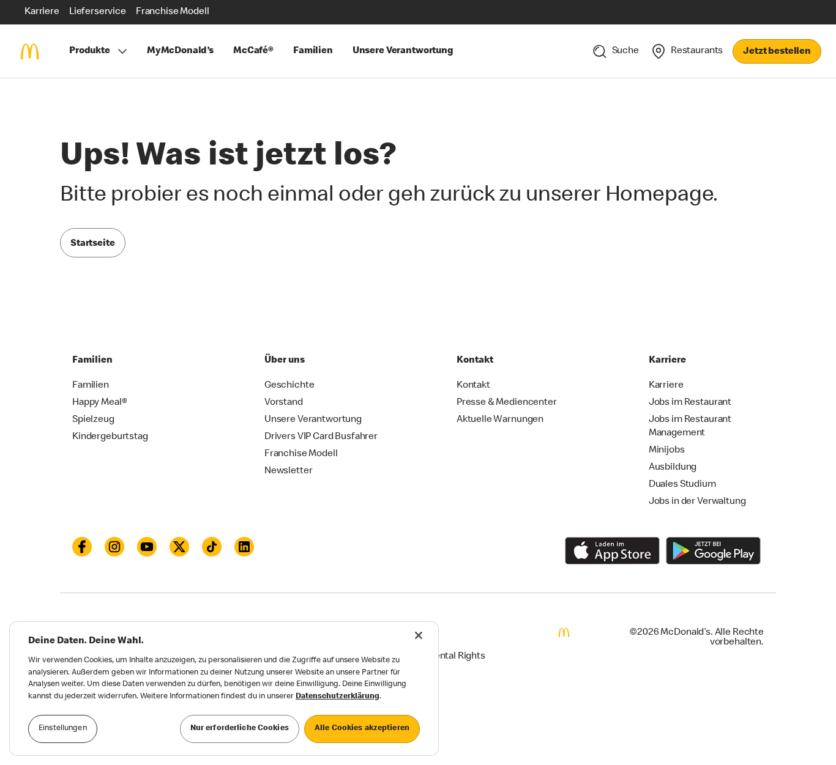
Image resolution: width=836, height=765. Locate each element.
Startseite (92, 244)
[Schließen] (418, 635)
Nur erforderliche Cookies (239, 729)
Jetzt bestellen (777, 52)
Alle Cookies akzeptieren (362, 729)
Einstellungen (63, 729)
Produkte (89, 51)
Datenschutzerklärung (337, 697)
